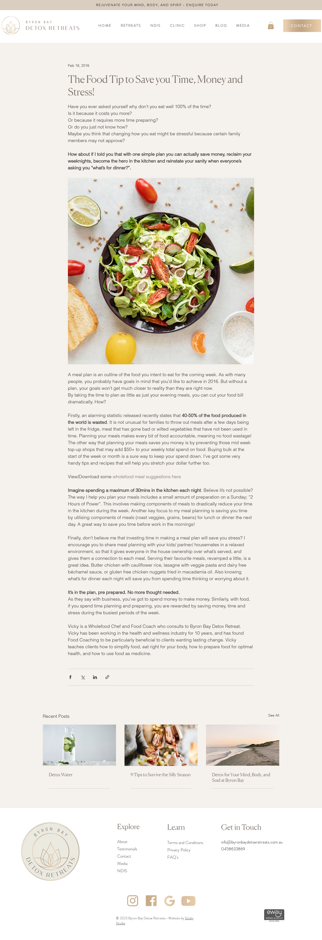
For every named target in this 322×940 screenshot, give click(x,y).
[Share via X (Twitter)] (82, 677)
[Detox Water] (79, 745)
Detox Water (60, 774)
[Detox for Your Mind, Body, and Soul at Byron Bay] (242, 745)
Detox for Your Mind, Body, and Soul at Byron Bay (241, 777)
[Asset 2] (170, 901)
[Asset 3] (132, 901)
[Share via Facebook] (70, 677)
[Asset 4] (151, 901)
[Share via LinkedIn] (95, 677)
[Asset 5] (188, 901)
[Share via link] (107, 677)
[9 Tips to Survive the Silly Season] (161, 745)
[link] (271, 25)
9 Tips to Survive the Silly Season (161, 774)
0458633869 (233, 849)
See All (273, 715)
